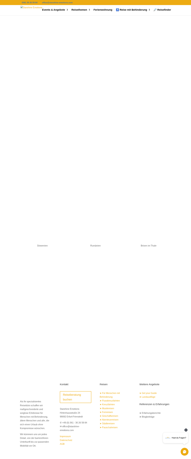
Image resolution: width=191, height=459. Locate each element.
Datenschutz (66, 440)
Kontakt (95, 276)
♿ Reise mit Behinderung (131, 10)
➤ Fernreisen (106, 412)
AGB (62, 444)
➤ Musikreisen (107, 408)
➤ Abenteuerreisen (109, 420)
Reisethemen (79, 10)
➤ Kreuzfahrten (107, 404)
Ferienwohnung (103, 10)
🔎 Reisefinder (162, 10)
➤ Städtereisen (107, 423)
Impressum (65, 436)
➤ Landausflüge (147, 397)
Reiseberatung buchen (72, 397)
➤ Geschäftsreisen (109, 416)
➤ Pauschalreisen (109, 427)
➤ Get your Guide (148, 393)
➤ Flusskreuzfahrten (110, 400)
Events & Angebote (53, 10)
